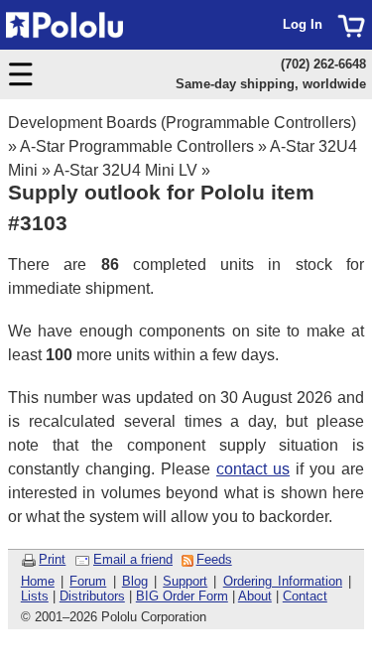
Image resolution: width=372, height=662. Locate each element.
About (255, 596)
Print (52, 559)
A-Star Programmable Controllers (137, 146)
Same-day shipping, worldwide (271, 83)
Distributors (92, 596)
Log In (302, 24)
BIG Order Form (182, 596)
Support (185, 581)
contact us (253, 469)
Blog (135, 581)
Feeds (214, 559)
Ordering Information (282, 581)
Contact (305, 596)
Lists (35, 596)
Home (38, 581)
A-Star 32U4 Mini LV (125, 170)
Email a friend (133, 559)
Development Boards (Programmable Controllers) (182, 122)
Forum (87, 581)
